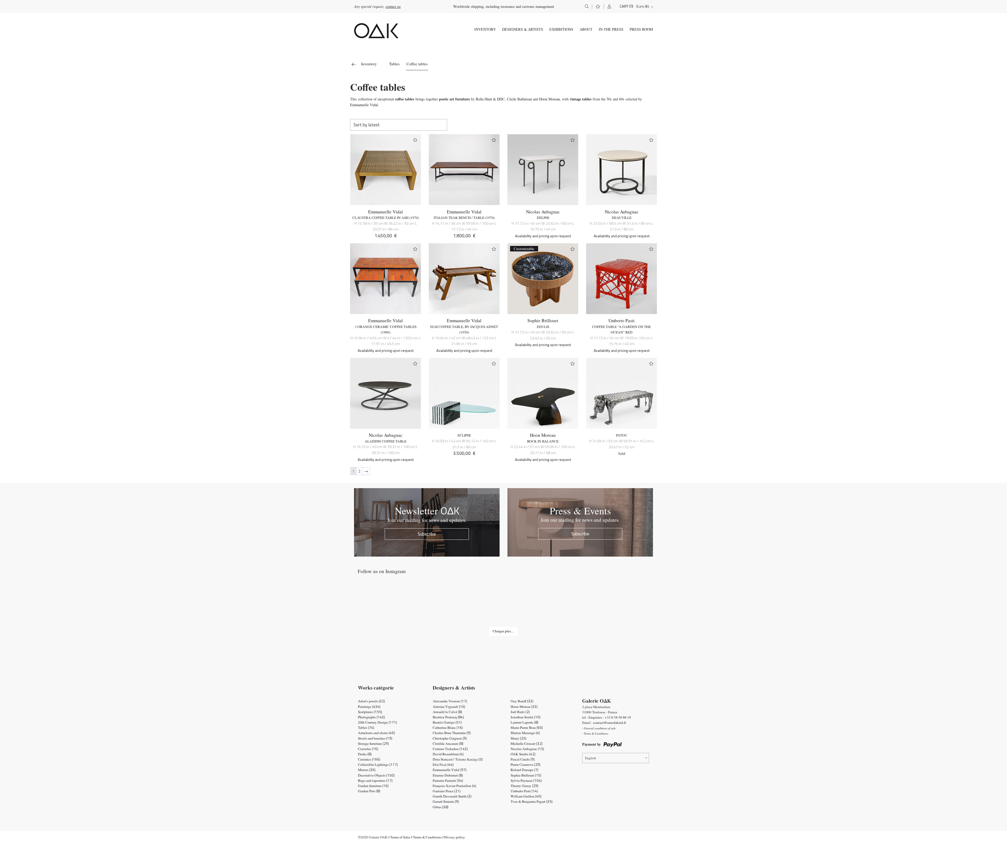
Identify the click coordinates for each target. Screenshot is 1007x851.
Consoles (368, 748)
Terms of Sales (400, 837)
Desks (365, 754)
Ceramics (369, 759)
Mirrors (367, 769)
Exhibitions (561, 29)
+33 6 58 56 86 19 (618, 717)
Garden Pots (369, 791)
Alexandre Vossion (450, 701)
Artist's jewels (371, 701)
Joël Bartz (520, 711)
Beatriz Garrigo (447, 722)
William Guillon (526, 796)
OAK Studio (523, 754)
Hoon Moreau (549, 98)
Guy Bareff (522, 701)
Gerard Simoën (446, 801)
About (586, 29)
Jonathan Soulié (525, 717)
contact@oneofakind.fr (609, 722)
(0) (631, 6)
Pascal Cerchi (523, 759)
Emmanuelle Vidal (364, 104)
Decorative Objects (376, 775)
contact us (393, 6)
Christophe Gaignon (450, 738)
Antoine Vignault (449, 706)
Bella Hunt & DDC (490, 98)
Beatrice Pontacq (448, 717)
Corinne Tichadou (450, 748)
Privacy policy (454, 837)
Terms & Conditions (427, 837)
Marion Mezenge (525, 732)
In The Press (611, 29)
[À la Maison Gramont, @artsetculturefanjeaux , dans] (444, 606)
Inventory (485, 29)
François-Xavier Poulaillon (454, 785)
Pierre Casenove (525, 764)
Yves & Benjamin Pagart (532, 801)
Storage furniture (373, 743)
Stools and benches (375, 738)
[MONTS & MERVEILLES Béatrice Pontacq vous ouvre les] (623, 606)
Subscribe (427, 533)
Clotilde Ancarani (448, 743)
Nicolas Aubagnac (543, 212)
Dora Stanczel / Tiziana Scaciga (458, 759)
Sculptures (370, 711)
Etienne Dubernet (448, 775)
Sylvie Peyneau (526, 780)
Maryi (518, 738)
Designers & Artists (522, 29)
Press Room (641, 29)
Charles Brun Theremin (452, 732)
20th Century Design (377, 722)
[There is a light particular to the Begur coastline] (384, 606)
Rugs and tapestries (375, 780)
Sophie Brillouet (542, 320)
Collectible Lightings (378, 764)
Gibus (440, 807)
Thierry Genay (524, 785)
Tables (394, 63)
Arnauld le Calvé (447, 711)
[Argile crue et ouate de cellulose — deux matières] (563, 606)
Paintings (369, 706)
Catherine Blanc (448, 727)
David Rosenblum (448, 754)
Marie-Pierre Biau (527, 727)
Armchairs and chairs (376, 732)
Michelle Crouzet (527, 743)
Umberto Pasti (621, 320)
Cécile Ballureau (519, 98)
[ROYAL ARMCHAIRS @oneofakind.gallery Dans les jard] (503, 606)
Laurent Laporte (524, 722)
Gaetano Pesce (446, 791)
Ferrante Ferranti (448, 780)
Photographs (371, 717)
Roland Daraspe (524, 769)
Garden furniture (373, 785)
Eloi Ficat (443, 764)
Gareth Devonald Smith (452, 796)
